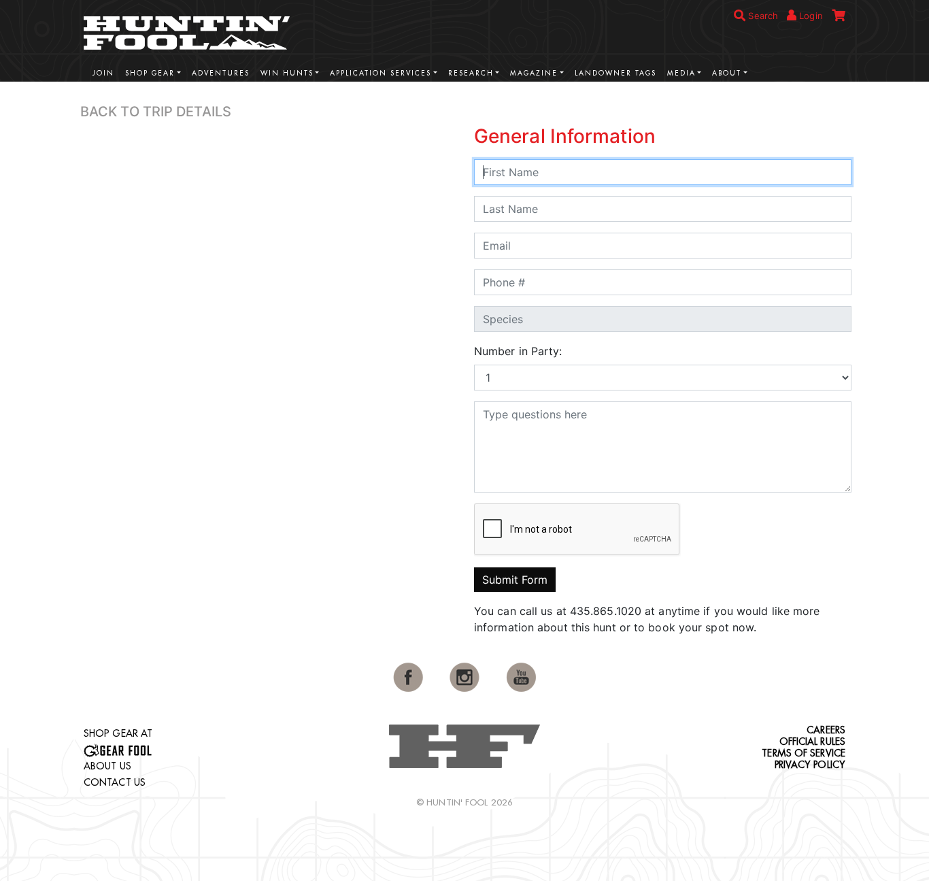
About (726, 73)
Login (809, 15)
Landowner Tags (615, 73)
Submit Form (514, 579)
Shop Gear (150, 73)
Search (761, 15)
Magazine (534, 73)
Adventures (221, 73)
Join (103, 73)
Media (681, 73)
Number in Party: (518, 351)
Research (471, 73)
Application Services (380, 73)
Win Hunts (287, 73)
